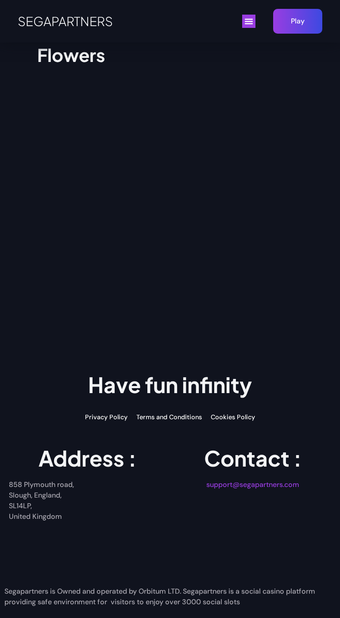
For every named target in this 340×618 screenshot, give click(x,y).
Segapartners (65, 21)
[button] (248, 21)
